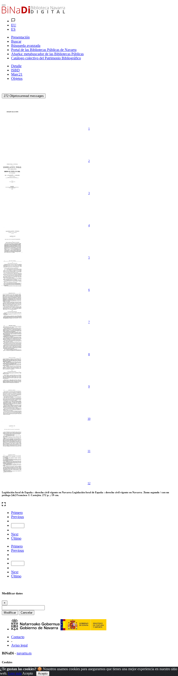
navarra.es (24, 653)
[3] (12, 177)
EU (13, 25)
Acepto (27, 673)
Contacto (17, 637)
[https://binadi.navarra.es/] (33, 12)
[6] (12, 273)
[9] (12, 370)
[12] (12, 467)
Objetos (16, 78)
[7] (12, 306)
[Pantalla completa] (89, 504)
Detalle (16, 66)
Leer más (15, 673)
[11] (12, 435)
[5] (12, 241)
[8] (12, 338)
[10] (12, 402)
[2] (12, 144)
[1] (12, 112)
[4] (12, 209)
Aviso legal (19, 645)
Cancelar (26, 612)
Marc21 (16, 74)
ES (13, 29)
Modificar (10, 612)
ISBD (15, 70)
